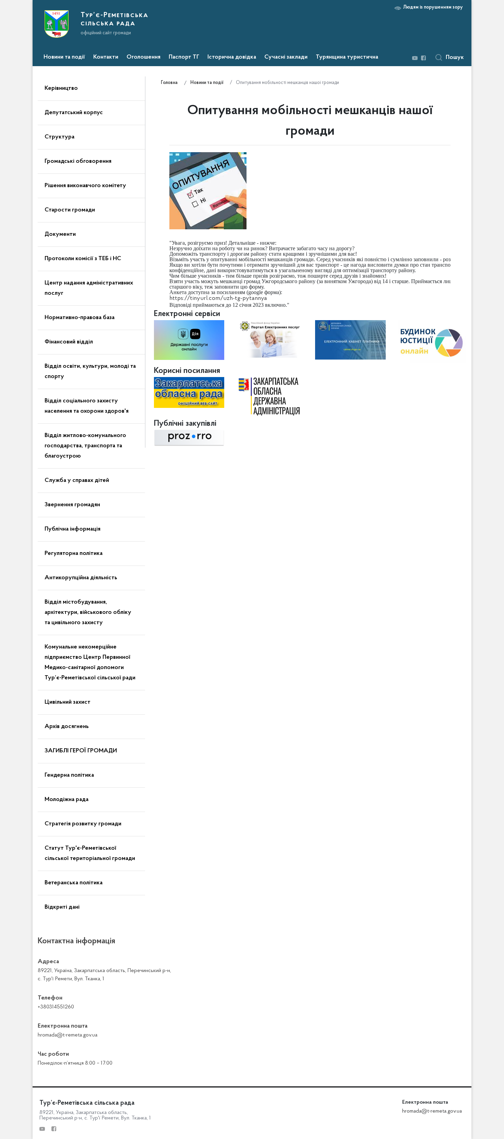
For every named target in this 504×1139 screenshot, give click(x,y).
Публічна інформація (72, 529)
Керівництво (61, 88)
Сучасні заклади (286, 57)
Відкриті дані (62, 907)
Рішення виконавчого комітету (85, 186)
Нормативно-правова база (80, 318)
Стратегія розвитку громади (83, 824)
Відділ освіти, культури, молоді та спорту (90, 371)
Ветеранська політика (74, 883)
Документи (60, 234)
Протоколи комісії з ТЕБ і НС (83, 259)
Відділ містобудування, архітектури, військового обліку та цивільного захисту (88, 612)
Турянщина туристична (347, 57)
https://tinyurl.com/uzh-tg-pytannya (218, 298)
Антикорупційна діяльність (81, 578)
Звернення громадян (72, 505)
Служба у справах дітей (77, 480)
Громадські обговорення (78, 161)
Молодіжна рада (66, 800)
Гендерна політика (69, 775)
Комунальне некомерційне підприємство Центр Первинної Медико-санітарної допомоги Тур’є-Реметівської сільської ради (90, 662)
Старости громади (70, 210)
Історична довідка (231, 57)
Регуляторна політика (74, 553)
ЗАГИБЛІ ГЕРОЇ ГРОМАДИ (81, 751)
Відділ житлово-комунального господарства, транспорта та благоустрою (85, 446)
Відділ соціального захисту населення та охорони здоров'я (87, 406)
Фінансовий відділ (69, 342)
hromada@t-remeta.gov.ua (432, 1111)
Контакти (105, 57)
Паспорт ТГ (184, 57)
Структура (59, 137)
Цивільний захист (68, 702)
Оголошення (143, 57)
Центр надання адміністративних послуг (89, 288)
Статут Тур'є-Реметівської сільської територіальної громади (90, 853)
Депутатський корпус (74, 113)
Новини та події (64, 57)
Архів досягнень (67, 727)
